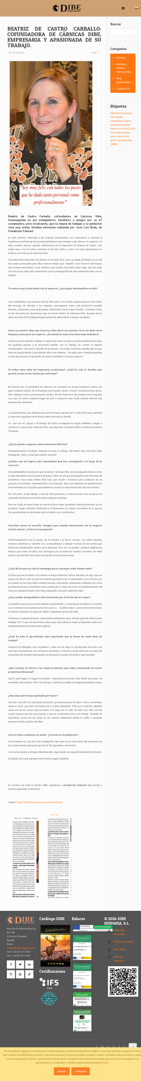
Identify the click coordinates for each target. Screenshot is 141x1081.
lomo (113, 132)
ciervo (128, 121)
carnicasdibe (123, 124)
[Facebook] (97, 1046)
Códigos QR (122, 88)
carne (129, 113)
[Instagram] (113, 1046)
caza (112, 117)
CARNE (114, 144)
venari (113, 128)
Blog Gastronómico (124, 80)
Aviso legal (119, 949)
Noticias (120, 57)
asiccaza (120, 113)
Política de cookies (123, 941)
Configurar (80, 1071)
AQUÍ (106, 1062)
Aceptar (61, 1071)
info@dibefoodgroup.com (21, 948)
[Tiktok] (124, 1046)
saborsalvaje (123, 132)
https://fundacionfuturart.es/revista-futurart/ (40, 802)
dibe (112, 113)
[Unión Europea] (93, 931)
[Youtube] (119, 1046)
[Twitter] (102, 1046)
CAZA (126, 136)
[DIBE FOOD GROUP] (66, 8)
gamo (113, 136)
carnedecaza (117, 121)
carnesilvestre (124, 140)
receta (119, 117)
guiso (113, 140)
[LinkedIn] (108, 1046)
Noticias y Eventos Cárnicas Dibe (123, 68)
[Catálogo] (55, 967)
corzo (120, 128)
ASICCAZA (129, 128)
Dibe (119, 136)
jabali (113, 124)
